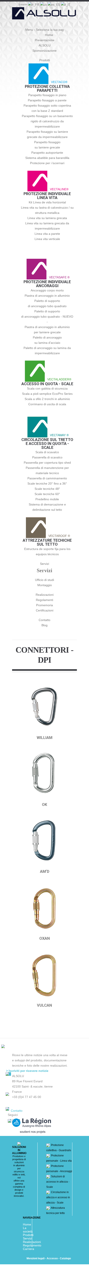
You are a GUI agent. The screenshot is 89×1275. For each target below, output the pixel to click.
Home (49, 35)
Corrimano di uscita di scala (47, 404)
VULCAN (44, 1005)
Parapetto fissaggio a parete (47, 100)
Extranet (23, 4)
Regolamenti (44, 600)
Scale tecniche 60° (47, 494)
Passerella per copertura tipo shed (47, 462)
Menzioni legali (35, 1258)
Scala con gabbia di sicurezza (47, 388)
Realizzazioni (45, 594)
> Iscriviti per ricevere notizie (27, 1070)
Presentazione (44, 40)
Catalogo (65, 1258)
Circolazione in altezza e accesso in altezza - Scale (58, 1197)
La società (28, 1229)
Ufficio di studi (44, 580)
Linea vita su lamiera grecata (47, 218)
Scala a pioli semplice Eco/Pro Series (47, 393)
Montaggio (44, 585)
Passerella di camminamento (47, 478)
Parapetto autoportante (47, 152)
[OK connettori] (44, 774)
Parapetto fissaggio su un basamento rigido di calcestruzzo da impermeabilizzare (47, 121)
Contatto (44, 620)
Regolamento (32, 1245)
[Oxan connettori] (44, 908)
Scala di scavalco (47, 452)
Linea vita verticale (47, 239)
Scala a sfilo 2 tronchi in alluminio (47, 399)
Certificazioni (44, 610)
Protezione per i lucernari (47, 163)
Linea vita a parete (47, 233)
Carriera (28, 1249)
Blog (44, 625)
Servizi (44, 563)
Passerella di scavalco (47, 457)
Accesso (52, 1258)
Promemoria (44, 605)
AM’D (44, 871)
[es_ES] (54, 4)
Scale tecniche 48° (47, 488)
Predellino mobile (47, 499)
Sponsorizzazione (44, 50)
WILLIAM (44, 737)
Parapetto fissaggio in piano (47, 95)
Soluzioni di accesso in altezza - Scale (57, 1181)
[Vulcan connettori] (44, 975)
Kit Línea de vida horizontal (47, 202)
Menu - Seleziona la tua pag (44, 29)
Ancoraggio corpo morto (47, 290)
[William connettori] (44, 707)
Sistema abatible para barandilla (47, 158)
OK (44, 804)
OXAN (44, 938)
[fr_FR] (34, 4)
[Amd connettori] (44, 841)
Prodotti (44, 60)
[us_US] (44, 4)
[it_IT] (65, 4)
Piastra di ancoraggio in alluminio (47, 295)
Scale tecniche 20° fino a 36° (47, 483)
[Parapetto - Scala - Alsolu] (44, 15)
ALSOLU (45, 45)
